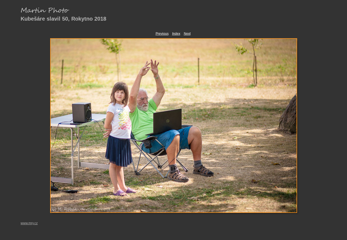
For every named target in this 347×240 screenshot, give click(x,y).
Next (187, 34)
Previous (162, 34)
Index (176, 34)
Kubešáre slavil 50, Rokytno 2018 (63, 19)
